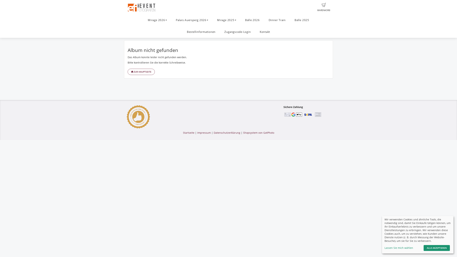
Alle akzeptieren (437, 248)
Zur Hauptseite (142, 71)
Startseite (188, 132)
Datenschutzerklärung (227, 132)
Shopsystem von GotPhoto (258, 132)
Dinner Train (277, 20)
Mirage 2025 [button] (225, 20)
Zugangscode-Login (237, 32)
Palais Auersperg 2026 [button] (191, 20)
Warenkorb (323, 10)
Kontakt (265, 32)
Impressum (204, 132)
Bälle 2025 (302, 20)
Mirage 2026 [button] (156, 20)
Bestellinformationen (201, 32)
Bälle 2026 (252, 20)
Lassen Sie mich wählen (399, 248)
